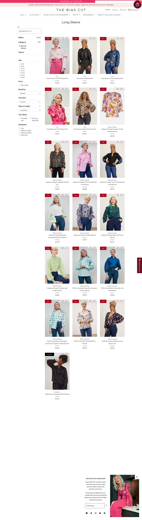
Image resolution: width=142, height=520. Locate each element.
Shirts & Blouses (23, 47)
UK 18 (22, 77)
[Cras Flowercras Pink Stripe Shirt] (57, 55)
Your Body (22, 115)
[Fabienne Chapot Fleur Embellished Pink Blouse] (84, 159)
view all (38, 37)
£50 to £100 (24, 85)
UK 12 (22, 71)
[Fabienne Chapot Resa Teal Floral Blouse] (112, 212)
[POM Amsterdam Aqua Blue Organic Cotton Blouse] (84, 265)
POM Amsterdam (26, 133)
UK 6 (22, 64)
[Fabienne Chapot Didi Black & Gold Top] (57, 159)
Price (20, 81)
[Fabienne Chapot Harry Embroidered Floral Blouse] (112, 159)
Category (22, 42)
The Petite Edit (24, 119)
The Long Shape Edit (34, 119)
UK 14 (22, 73)
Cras (22, 128)
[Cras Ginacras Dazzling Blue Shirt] (112, 55)
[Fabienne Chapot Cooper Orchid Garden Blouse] (112, 106)
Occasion (22, 98)
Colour (21, 52)
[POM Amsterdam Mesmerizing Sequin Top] (112, 318)
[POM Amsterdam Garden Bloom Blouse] (84, 318)
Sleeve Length (24, 106)
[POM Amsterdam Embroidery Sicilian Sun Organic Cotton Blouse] (57, 318)
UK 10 (23, 68)
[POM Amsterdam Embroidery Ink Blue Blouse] (112, 265)
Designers (22, 125)
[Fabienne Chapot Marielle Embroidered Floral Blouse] (57, 212)
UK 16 (22, 75)
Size (20, 60)
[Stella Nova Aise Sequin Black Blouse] (57, 371)
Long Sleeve (23, 110)
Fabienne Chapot (26, 130)
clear (39, 42)
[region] (71, 1)
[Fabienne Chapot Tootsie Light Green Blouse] (57, 265)
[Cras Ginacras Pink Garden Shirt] (57, 106)
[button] (29, 31)
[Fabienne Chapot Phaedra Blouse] (84, 212)
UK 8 (22, 66)
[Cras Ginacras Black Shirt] (84, 55)
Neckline (22, 89)
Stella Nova (24, 135)
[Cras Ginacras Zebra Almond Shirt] (84, 106)
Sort (18, 27)
